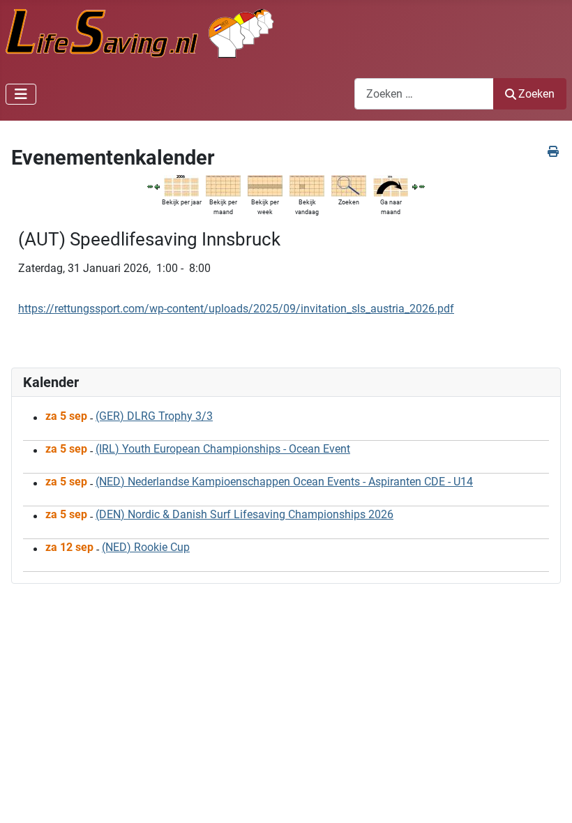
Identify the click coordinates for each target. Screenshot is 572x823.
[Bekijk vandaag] (306, 185)
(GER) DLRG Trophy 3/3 (154, 416)
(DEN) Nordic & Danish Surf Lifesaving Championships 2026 (244, 514)
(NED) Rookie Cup (146, 547)
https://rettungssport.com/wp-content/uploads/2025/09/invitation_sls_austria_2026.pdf (236, 308)
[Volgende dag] (415, 185)
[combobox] (424, 94)
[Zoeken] (348, 185)
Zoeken (536, 93)
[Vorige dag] (157, 185)
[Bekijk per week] (265, 185)
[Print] (554, 151)
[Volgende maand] (422, 185)
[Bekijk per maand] (223, 185)
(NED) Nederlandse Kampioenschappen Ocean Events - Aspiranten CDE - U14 (284, 481)
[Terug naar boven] (547, 797)
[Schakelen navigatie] (21, 94)
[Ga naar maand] (390, 185)
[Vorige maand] (150, 185)
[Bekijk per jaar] (181, 185)
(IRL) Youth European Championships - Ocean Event (223, 448)
